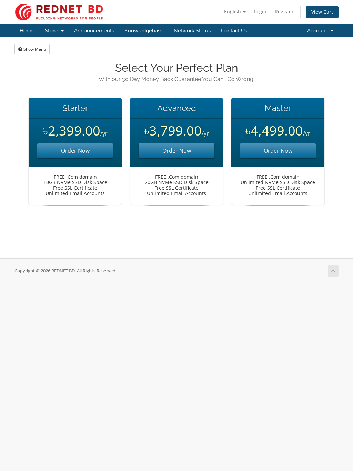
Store (52, 31)
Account (318, 31)
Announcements (94, 31)
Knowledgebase (143, 31)
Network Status (192, 31)
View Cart (322, 12)
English (233, 11)
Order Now (75, 150)
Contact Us (234, 31)
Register (284, 11)
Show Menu (34, 49)
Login (260, 11)
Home (27, 31)
